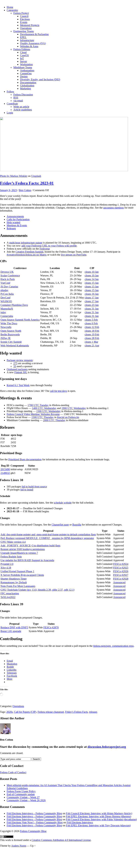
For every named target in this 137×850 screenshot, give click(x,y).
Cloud (23, 52)
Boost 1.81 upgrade (11, 631)
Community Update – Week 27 (23, 797)
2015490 (5, 469)
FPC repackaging (10, 593)
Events (23, 22)
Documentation (28, 82)
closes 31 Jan (92, 308)
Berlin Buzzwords (10, 334)
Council (24, 16)
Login (10, 112)
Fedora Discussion (23, 94)
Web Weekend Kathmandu (15, 345)
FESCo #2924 (120, 564)
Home (10, 7)
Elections (25, 19)
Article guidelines (22, 109)
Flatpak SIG (20, 372)
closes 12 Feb (92, 327)
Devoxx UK (7, 271)
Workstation (26, 64)
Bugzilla (76, 524)
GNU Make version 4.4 (13, 541)
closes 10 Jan (92, 271)
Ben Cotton (25, 190)
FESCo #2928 (120, 578)
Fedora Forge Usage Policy (21, 791)
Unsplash (36, 176)
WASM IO (6, 301)
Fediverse (45, 248)
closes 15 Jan (92, 282)
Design (24, 76)
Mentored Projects (29, 25)
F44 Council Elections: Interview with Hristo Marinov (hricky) (99, 813)
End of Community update (21, 794)
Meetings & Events (17, 225)
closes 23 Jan (92, 305)
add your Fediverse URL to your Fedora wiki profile (49, 245)
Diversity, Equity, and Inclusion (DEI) (40, 79)
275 (15, 363)
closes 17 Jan (92, 297)
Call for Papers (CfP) (25, 711)
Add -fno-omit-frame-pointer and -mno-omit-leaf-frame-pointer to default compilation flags (48, 534)
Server (23, 61)
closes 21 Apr (92, 345)
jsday (3, 312)
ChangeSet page (60, 524)
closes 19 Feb (92, 334)
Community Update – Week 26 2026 (26, 800)
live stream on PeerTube (73, 254)
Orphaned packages (17, 369)
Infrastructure (27, 40)
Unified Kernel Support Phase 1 (17, 571)
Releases (11, 228)
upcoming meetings (113, 207)
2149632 (5, 473)
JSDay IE (6, 338)
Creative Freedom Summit (29, 251)
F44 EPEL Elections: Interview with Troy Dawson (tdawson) (98, 825)
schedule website (63, 502)
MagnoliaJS (7, 308)
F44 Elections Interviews (80, 822)
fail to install (26, 489)
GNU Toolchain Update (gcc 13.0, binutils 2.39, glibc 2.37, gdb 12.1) (37, 589)
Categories (12, 10)
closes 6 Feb (91, 323)
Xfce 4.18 (6, 567)
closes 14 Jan (92, 279)
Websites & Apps (29, 46)
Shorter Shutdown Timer (14, 578)
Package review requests (20, 360)
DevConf (5, 297)
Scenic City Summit (11, 341)
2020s (9, 711)
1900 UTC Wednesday (73, 408)
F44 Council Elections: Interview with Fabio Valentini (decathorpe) (101, 819)
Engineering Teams (23, 31)
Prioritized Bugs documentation (25, 459)
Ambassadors (27, 70)
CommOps (26, 73)
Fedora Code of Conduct (13, 772)
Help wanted (13, 222)
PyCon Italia (7, 293)
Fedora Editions (21, 49)
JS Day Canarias (9, 286)
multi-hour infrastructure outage (25, 242)
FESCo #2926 (120, 571)
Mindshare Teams (22, 67)
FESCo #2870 (51, 627)
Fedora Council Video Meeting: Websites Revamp (33, 414)
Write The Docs (9, 323)
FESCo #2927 (120, 575)
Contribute (12, 103)
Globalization (27, 85)
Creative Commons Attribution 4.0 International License (61, 840)
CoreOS (24, 55)
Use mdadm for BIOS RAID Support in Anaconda (27, 560)
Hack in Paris (8, 279)
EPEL (23, 37)
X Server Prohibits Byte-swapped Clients (22, 575)
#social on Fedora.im (68, 417)
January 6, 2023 (8, 190)
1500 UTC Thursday (42, 417)
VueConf (5, 282)
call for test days (58, 390)
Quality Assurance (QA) (33, 43)
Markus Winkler (18, 176)
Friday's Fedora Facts (76, 711)
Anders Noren (18, 845)
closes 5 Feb (91, 319)
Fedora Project (21, 13)
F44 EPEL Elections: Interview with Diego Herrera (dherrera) (98, 816)
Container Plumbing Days (14, 305)
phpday (4, 290)
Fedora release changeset (51, 711)
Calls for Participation (18, 219)
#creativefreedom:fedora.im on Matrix (27, 254)
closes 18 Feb (92, 330)
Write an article (21, 106)
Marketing (25, 88)
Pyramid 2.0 (7, 564)
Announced (119, 582)
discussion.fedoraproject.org (107, 746)
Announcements (15, 216)
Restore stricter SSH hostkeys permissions (23, 549)
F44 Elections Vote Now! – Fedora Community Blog (35, 822)
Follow (10, 91)
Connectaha (7, 316)
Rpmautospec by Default (14, 582)
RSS (15, 97)
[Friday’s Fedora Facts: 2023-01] (64, 170)
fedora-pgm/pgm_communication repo (113, 645)
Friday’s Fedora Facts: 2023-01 (27, 183)
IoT (22, 58)
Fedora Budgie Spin (11, 556)
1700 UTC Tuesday (38, 405)
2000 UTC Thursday (54, 420)
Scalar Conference (10, 275)
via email (18, 100)
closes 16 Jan (92, 293)
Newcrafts (6, 327)
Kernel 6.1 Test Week (18, 385)
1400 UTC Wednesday (44, 408)
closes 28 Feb (92, 338)
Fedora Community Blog (33, 831)
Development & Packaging (34, 34)
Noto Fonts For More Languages (18, 586)
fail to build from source (34, 486)
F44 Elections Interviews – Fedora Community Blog (34, 813)
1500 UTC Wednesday (48, 411)
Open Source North (11, 330)
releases (93, 711)
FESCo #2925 (120, 567)
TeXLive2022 (8, 597)
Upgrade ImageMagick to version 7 (19, 552)
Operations (26, 28)
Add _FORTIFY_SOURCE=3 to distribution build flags (30, 545)
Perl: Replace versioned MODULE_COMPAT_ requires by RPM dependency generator (47, 538)
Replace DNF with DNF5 (14, 627)
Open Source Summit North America (20, 319)
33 (14, 366)
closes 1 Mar (91, 341)
